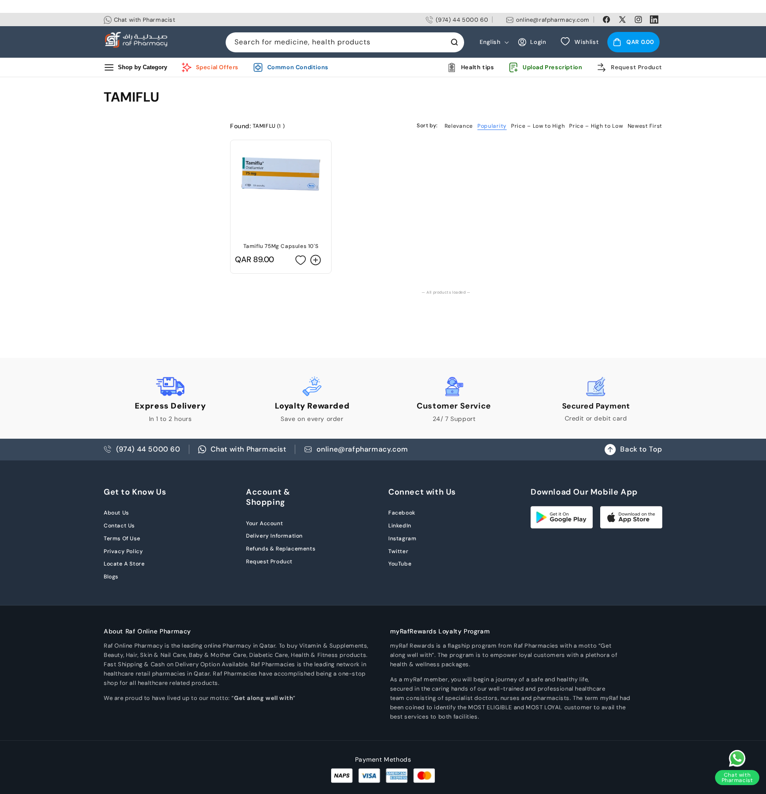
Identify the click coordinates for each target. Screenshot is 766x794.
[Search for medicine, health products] (454, 42)
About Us (116, 512)
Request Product (269, 561)
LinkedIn (399, 525)
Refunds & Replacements (280, 548)
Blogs (111, 576)
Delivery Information (274, 535)
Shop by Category (142, 67)
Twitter (398, 551)
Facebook (401, 512)
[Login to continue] (301, 259)
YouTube (399, 563)
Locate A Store (124, 563)
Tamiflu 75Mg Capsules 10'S (281, 246)
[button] (633, 42)
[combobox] (345, 42)
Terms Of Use (122, 538)
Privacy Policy (123, 551)
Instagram (402, 538)
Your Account (264, 523)
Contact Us (119, 525)
